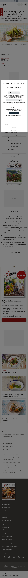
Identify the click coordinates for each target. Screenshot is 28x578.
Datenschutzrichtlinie (14, 129)
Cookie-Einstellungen (14, 130)
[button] (14, 113)
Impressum (14, 127)
